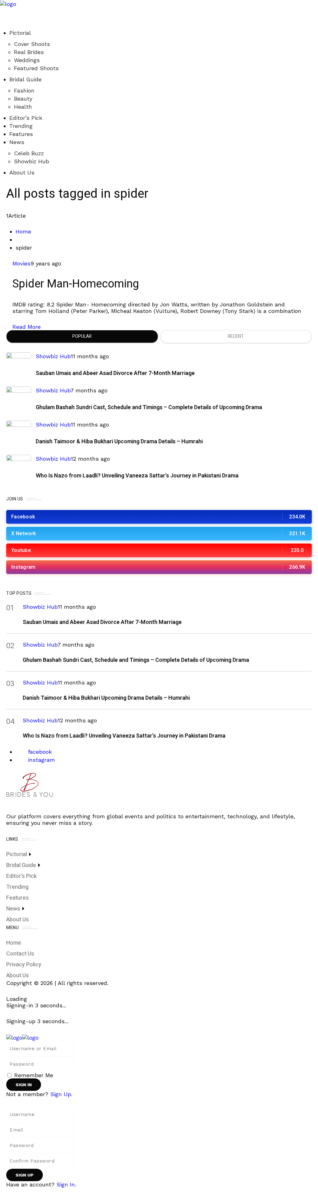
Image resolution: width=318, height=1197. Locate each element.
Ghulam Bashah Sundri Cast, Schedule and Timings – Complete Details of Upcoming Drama (149, 407)
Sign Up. (61, 1094)
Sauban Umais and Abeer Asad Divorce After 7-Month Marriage (115, 373)
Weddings (27, 60)
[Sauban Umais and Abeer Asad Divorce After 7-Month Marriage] (18, 364)
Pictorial (20, 32)
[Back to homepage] (22, 1037)
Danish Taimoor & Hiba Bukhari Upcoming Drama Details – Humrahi (119, 441)
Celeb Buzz (29, 153)
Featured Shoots (36, 68)
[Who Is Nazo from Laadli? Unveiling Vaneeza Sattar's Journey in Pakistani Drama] (18, 467)
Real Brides (29, 52)
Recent (236, 336)
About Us (21, 172)
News (16, 142)
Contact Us (20, 954)
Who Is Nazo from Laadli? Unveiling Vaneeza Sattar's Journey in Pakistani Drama (137, 476)
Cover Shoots (32, 44)
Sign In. (66, 1184)
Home (23, 231)
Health (23, 106)
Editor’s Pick (25, 118)
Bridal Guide (25, 79)
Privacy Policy (23, 964)
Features (21, 134)
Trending (21, 126)
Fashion (24, 90)
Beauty (23, 98)
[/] (2, 10)
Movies (21, 263)
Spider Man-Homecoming (75, 284)
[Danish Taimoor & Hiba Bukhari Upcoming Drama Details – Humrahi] (18, 433)
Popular (82, 336)
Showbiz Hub (31, 161)
